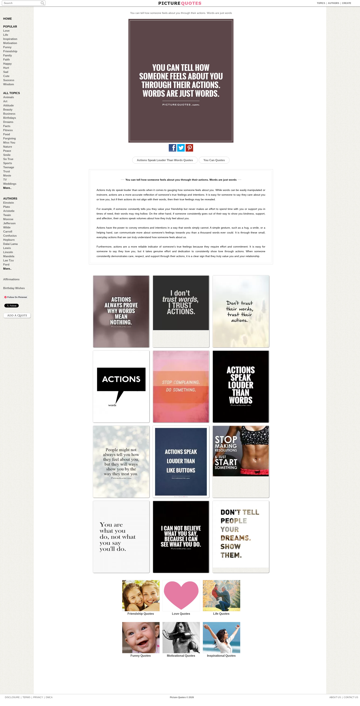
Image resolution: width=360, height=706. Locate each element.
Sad (5, 71)
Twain (7, 215)
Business (9, 113)
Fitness (8, 130)
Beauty (7, 109)
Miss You (9, 142)
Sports (7, 163)
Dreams (8, 121)
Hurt (6, 67)
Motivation (10, 43)
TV (5, 179)
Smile (6, 154)
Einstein (8, 202)
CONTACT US (351, 697)
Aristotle (8, 210)
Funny (7, 47)
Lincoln (8, 252)
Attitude (8, 105)
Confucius (10, 235)
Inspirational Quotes (221, 655)
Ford (6, 264)
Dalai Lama (10, 243)
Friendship (10, 51)
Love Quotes (181, 613)
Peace (7, 150)
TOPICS (321, 3)
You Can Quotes (214, 160)
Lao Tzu (8, 260)
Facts (6, 126)
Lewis (7, 248)
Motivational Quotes (181, 655)
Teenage (8, 167)
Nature (7, 146)
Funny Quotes (140, 655)
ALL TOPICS (11, 93)
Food (6, 134)
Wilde (6, 227)
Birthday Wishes (14, 288)
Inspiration (10, 38)
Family (7, 55)
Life (5, 34)
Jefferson (9, 223)
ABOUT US (335, 697)
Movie (7, 175)
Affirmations (11, 279)
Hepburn (9, 239)
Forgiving (9, 138)
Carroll (7, 231)
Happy (7, 63)
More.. (7, 187)
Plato (6, 206)
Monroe (8, 219)
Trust (6, 171)
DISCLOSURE (12, 697)
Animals (8, 97)
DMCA (49, 697)
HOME (7, 18)
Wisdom (8, 84)
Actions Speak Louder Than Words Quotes (165, 160)
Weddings (9, 183)
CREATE (346, 3)
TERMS (26, 697)
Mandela (8, 256)
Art (5, 101)
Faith (6, 59)
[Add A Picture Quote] (17, 315)
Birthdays (9, 117)
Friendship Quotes (141, 613)
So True (8, 159)
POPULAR (10, 26)
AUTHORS (333, 3)
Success (8, 80)
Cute (6, 76)
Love (6, 30)
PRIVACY (38, 697)
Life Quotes (221, 613)
